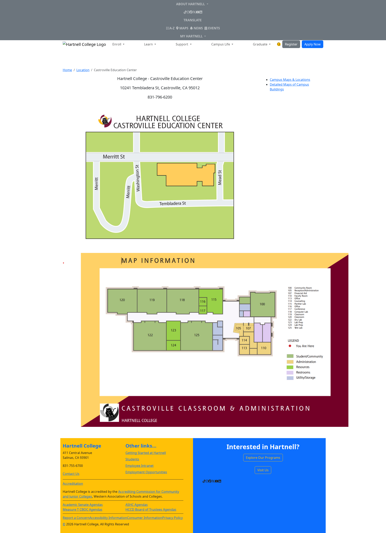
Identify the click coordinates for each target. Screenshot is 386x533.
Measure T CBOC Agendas (82, 509)
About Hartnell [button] (191, 4)
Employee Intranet (139, 465)
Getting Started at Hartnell (145, 453)
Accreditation (73, 483)
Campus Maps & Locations (290, 79)
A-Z (172, 28)
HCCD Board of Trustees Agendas (150, 509)
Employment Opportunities (146, 472)
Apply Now (312, 44)
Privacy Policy (172, 518)
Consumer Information (144, 518)
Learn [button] (149, 44)
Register (291, 44)
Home (67, 70)
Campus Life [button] (221, 44)
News (198, 28)
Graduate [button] (260, 44)
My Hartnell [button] (191, 36)
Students (132, 459)
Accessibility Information (108, 518)
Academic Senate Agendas (83, 504)
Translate (193, 20)
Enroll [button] (117, 44)
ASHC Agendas (136, 504)
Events (213, 28)
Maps (183, 28)
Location (82, 70)
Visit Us (263, 470)
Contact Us (71, 473)
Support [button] (182, 44)
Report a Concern (76, 518)
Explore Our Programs (263, 457)
